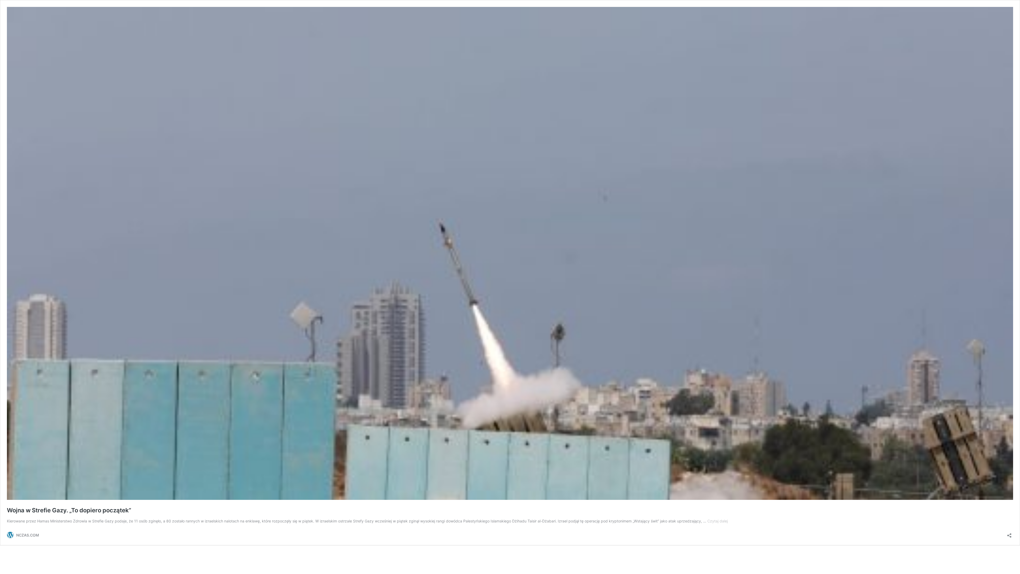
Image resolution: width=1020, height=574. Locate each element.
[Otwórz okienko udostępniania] (1009, 534)
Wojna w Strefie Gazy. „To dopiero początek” (69, 510)
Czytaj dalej (717, 521)
